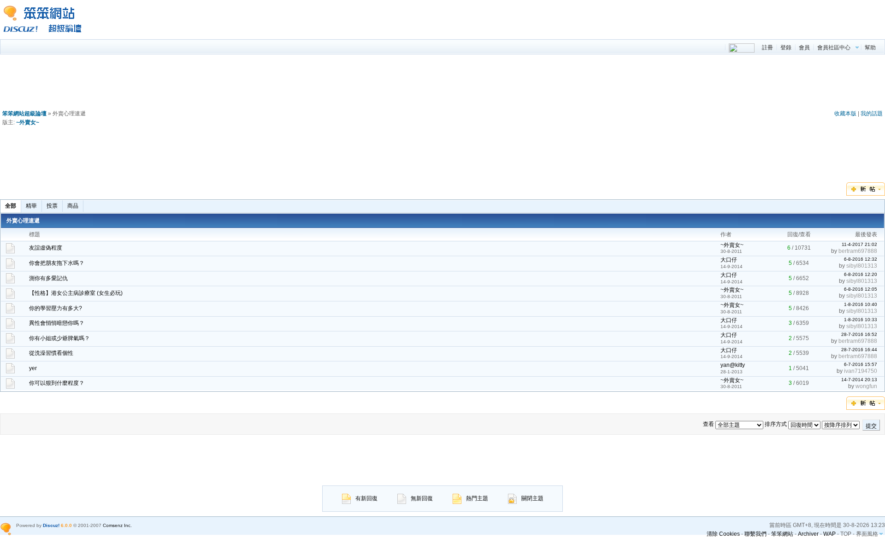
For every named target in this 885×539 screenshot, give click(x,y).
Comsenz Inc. (117, 525)
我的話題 (872, 113)
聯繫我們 (755, 534)
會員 (804, 47)
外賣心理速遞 (23, 220)
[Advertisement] (442, 84)
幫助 (870, 47)
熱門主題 (477, 498)
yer (33, 368)
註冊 (767, 47)
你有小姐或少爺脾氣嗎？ (59, 338)
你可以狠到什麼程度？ (56, 383)
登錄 (785, 47)
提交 (871, 426)
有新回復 (366, 498)
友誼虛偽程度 (45, 248)
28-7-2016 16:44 (859, 349)
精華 (31, 206)
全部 (10, 206)
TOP (845, 534)
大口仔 (728, 260)
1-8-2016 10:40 (860, 304)
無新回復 (422, 498)
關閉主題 (532, 498)
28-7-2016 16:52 (859, 334)
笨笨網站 (782, 534)
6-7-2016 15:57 (860, 364)
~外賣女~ (27, 122)
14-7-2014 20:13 (859, 379)
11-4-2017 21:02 (859, 244)
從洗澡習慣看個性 (51, 353)
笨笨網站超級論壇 (24, 113)
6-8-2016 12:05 (860, 289)
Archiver (808, 534)
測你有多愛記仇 (48, 278)
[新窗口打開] (10, 251)
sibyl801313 (861, 266)
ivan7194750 (860, 371)
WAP (829, 534)
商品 (72, 206)
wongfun (866, 386)
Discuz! (51, 525)
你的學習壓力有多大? (55, 308)
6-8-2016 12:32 (860, 259)
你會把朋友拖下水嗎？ (56, 263)
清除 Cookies (723, 534)
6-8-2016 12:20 (860, 274)
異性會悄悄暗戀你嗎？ (56, 323)
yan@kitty (732, 365)
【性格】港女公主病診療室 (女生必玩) (76, 293)
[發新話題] (865, 194)
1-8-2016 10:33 (860, 319)
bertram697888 (857, 251)
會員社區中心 (833, 47)
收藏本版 (845, 113)
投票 (52, 206)
